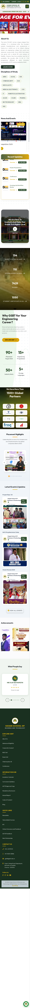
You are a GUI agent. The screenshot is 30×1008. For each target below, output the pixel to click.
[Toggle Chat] (26, 1004)
